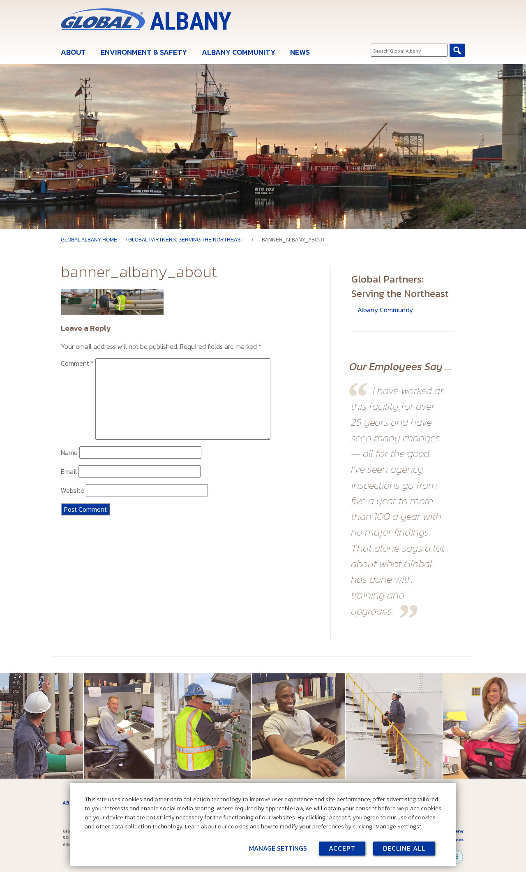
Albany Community (238, 52)
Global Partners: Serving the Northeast (185, 240)
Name (69, 452)
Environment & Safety (144, 52)
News (300, 52)
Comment (77, 363)
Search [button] (457, 50)
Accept (342, 848)
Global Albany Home (89, 240)
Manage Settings (278, 848)
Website (72, 490)
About (73, 52)
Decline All (404, 848)
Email (69, 471)
